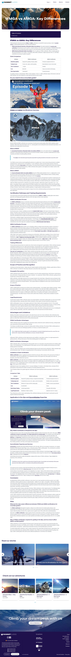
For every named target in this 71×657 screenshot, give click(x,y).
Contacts (67, 2)
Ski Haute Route (51, 473)
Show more (14, 35)
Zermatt (12, 475)
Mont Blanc (37, 475)
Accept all (7, 654)
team (51, 451)
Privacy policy (14, 646)
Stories (54, 2)
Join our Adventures (35, 623)
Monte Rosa (19, 437)
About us (61, 2)
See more (10, 592)
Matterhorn (12, 437)
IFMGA (27, 43)
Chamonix (58, 473)
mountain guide (56, 150)
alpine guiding (23, 165)
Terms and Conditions (60, 654)
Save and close (15, 654)
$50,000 (48, 254)
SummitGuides (34, 397)
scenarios (38, 175)
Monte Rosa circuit (27, 469)
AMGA (31, 43)
